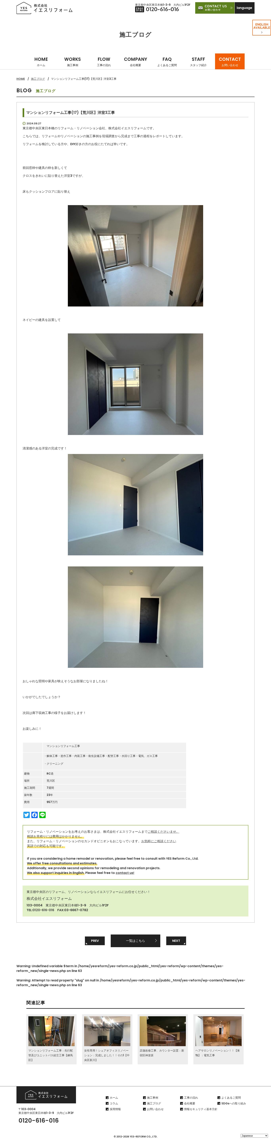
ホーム (114, 1097)
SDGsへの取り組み (233, 1103)
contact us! (125, 873)
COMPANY (135, 61)
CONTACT (230, 61)
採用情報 (115, 1109)
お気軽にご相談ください (158, 841)
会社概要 (189, 1103)
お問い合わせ (155, 1109)
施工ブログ (38, 79)
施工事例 (152, 1097)
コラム (114, 1103)
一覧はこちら (135, 940)
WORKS (72, 61)
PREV (95, 940)
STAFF (198, 61)
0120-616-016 (43, 910)
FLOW (104, 61)
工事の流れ (191, 1097)
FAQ (167, 61)
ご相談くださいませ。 (163, 831)
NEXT (176, 940)
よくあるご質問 (231, 1097)
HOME (41, 61)
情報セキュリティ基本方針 (200, 1109)
